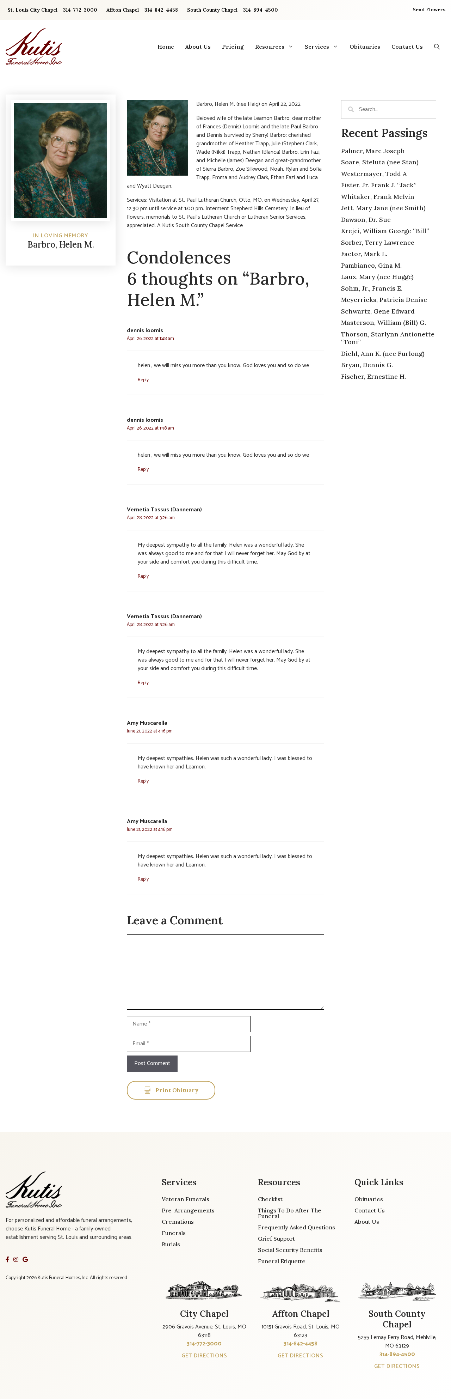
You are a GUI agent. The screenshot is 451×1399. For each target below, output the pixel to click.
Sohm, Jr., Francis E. (371, 288)
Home (165, 46)
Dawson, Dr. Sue (366, 219)
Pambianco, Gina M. (371, 265)
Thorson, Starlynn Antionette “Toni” (387, 338)
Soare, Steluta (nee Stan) (380, 162)
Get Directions (204, 1356)
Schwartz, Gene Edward (378, 311)
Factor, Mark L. (364, 254)
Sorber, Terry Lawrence (377, 242)
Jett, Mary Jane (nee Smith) (383, 208)
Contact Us (407, 46)
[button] (436, 46)
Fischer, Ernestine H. (373, 376)
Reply (143, 380)
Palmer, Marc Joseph (373, 151)
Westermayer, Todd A (374, 174)
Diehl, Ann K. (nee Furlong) (383, 353)
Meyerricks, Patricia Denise (384, 300)
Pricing (233, 46)
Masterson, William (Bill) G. (383, 322)
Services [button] (317, 46)
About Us (198, 46)
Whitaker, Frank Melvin (377, 197)
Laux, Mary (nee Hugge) (377, 277)
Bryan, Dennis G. (367, 365)
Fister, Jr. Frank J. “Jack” (378, 185)
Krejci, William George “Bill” (385, 231)
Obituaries (365, 46)
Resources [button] (269, 46)
